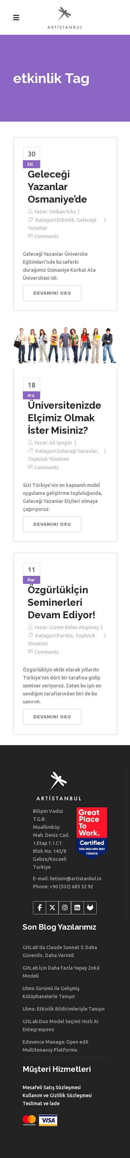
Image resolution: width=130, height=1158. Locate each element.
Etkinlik (65, 220)
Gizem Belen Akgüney (74, 627)
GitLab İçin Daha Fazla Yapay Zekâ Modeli (61, 972)
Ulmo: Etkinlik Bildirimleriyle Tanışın (64, 1009)
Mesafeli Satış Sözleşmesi (52, 1087)
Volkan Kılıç (62, 211)
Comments (46, 236)
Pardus (65, 635)
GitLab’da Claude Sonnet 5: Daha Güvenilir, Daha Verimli (60, 951)
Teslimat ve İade (41, 1103)
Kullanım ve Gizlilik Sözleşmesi (57, 1095)
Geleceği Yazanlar (77, 451)
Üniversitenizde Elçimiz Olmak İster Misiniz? (64, 418)
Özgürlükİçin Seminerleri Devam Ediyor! (61, 602)
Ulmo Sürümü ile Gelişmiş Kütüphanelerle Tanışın (51, 992)
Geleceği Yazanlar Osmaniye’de (57, 187)
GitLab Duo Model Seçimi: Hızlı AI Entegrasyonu (60, 1025)
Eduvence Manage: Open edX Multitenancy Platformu (55, 1046)
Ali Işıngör (60, 443)
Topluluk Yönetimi (48, 459)
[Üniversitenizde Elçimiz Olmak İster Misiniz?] (65, 345)
